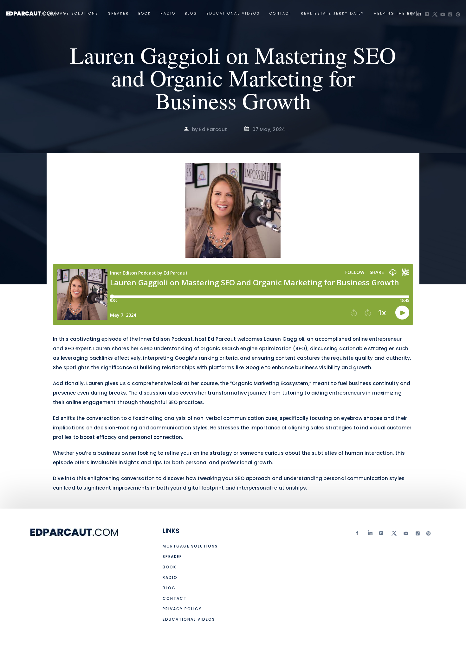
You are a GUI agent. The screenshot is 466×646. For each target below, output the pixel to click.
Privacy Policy (182, 608)
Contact (280, 13)
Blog (191, 13)
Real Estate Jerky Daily (332, 13)
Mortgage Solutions (71, 13)
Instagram (382, 534)
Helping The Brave (398, 13)
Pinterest (428, 534)
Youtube (405, 534)
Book (144, 13)
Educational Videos (233, 13)
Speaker (118, 13)
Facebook (358, 534)
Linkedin (370, 534)
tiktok (417, 534)
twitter (394, 534)
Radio (168, 13)
